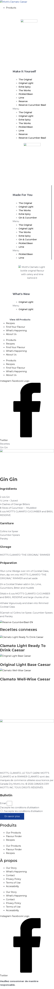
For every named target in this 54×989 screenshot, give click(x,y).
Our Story (11, 868)
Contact (10, 875)
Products (11, 340)
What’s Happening (16, 351)
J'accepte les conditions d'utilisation (19, 807)
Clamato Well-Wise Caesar (25, 679)
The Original (25, 79)
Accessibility (12, 886)
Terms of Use (13, 882)
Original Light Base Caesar (25, 664)
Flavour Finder (14, 836)
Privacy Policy (13, 879)
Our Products (13, 832)
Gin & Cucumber (28, 217)
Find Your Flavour (15, 347)
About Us (11, 354)
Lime (21, 97)
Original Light (26, 83)
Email (3, 803)
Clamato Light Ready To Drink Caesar (23, 647)
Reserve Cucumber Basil (32, 105)
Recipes (10, 343)
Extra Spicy (25, 86)
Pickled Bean (26, 94)
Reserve (23, 101)
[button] (30, 8)
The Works (25, 90)
